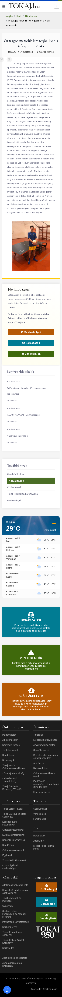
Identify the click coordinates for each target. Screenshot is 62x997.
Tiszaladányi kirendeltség (10, 780)
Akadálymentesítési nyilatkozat (12, 964)
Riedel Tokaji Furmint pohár (43, 847)
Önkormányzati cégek (13, 850)
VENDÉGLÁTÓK (31, 658)
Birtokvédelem (40, 768)
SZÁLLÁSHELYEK (31, 696)
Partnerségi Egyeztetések (15, 922)
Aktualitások (27, 52)
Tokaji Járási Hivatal (12, 808)
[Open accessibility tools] (7, 990)
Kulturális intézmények (13, 835)
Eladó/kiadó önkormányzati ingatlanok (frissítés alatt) (46, 784)
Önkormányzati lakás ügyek (44, 774)
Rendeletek (8, 755)
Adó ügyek (38, 763)
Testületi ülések (10, 750)
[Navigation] (3, 6)
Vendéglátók (32, 353)
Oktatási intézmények (13, 829)
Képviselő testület (11, 745)
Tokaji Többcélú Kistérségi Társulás (12, 787)
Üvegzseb (7, 906)
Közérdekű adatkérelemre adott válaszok (15, 891)
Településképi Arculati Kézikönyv (13, 941)
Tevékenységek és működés (11, 899)
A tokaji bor (39, 840)
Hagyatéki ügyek (41, 792)
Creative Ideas (49, 989)
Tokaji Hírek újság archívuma (22, 493)
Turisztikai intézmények (14, 860)
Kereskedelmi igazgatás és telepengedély (45, 756)
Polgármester (9, 735)
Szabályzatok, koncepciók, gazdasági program (14, 914)
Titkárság (38, 735)
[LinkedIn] (9, 59)
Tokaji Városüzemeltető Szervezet (14, 815)
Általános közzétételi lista (15, 885)
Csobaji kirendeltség (14, 773)
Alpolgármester (10, 740)
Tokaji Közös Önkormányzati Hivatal (13, 766)
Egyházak (7, 855)
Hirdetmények (14, 500)
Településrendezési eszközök (12, 933)
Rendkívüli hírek (15, 474)
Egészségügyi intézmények (9, 823)
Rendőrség (8, 845)
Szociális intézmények (13, 840)
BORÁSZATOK (31, 620)
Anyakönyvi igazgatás (44, 745)
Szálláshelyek (32, 332)
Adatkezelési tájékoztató (14, 958)
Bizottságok (8, 760)
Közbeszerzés (9, 927)
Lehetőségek (39, 819)
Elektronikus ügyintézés (45, 740)
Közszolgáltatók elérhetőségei (10, 867)
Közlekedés (8, 948)
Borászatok (32, 343)
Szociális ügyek (41, 750)
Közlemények (14, 487)
